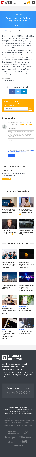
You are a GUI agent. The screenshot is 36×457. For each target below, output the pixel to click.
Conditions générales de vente (18, 411)
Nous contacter (13, 408)
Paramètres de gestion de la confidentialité (18, 413)
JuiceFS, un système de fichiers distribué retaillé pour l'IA (8, 210)
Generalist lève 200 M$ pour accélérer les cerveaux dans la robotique (9, 311)
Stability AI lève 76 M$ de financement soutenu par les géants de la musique (26, 288)
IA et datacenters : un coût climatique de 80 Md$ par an (26, 232)
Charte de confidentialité (24, 409)
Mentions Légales (8, 409)
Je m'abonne (6, 179)
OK (30, 108)
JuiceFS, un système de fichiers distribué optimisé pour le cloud (26, 210)
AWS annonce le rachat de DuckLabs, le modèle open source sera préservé (26, 265)
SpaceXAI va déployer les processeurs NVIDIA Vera (9, 287)
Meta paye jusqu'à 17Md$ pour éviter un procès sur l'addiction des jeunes (9, 265)
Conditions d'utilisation (21, 151)
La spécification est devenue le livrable (25, 332)
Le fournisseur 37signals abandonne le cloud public (9, 232)
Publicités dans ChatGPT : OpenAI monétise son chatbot (26, 310)
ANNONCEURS (24, 408)
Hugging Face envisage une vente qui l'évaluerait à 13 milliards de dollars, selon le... (8, 335)
